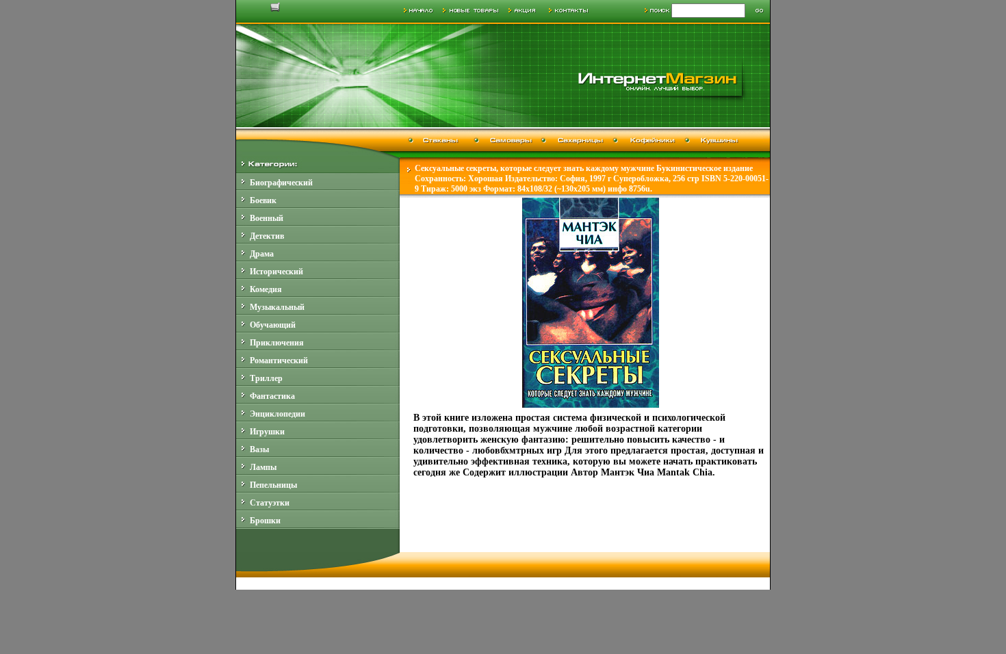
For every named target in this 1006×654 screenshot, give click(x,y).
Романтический (279, 360)
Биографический (281, 182)
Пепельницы (273, 485)
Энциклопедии (277, 414)
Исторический (276, 271)
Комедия (266, 289)
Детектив (267, 236)
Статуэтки (269, 503)
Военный (266, 218)
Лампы (263, 467)
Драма (262, 254)
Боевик (263, 200)
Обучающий (273, 325)
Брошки (265, 520)
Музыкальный (277, 307)
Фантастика (272, 396)
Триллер (266, 378)
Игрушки (267, 431)
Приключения (277, 343)
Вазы (259, 449)
